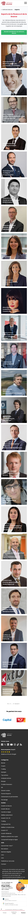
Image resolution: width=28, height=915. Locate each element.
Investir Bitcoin (5, 809)
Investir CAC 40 (5, 818)
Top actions (4, 775)
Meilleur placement (7, 815)
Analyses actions (6, 778)
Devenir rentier (5, 790)
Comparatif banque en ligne (9, 839)
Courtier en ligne (6, 812)
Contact (3, 864)
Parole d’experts (6, 793)
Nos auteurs (4, 849)
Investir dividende (6, 833)
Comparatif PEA (6, 824)
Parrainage (4, 800)
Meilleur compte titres (7, 827)
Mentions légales (6, 852)
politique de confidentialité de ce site (10, 910)
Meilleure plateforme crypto (9, 836)
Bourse (3, 763)
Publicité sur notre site (7, 861)
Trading (3, 769)
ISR (2, 787)
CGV (2, 858)
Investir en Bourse (6, 806)
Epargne (3, 772)
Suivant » (17, 703)
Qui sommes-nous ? (7, 846)
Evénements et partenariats (9, 797)
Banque (3, 781)
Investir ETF (4, 830)
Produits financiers (6, 784)
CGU (2, 855)
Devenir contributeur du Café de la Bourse (14, 32)
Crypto (3, 766)
